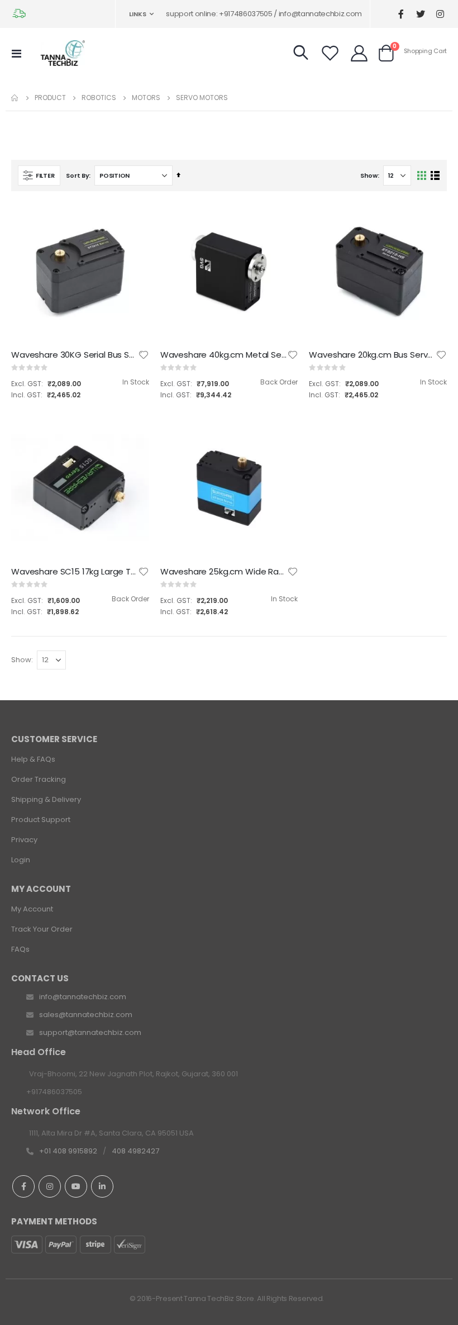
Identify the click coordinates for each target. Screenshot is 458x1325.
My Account (32, 909)
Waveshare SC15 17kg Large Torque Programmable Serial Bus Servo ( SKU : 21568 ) (74, 571)
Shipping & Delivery (46, 799)
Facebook (23, 1186)
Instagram (50, 1186)
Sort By (77, 175)
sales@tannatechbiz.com (85, 1014)
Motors (146, 97)
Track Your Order (42, 929)
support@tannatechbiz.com (90, 1032)
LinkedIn (102, 1186)
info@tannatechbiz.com (82, 996)
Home (15, 98)
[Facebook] (401, 14)
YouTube (76, 1186)
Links (137, 14)
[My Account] (359, 53)
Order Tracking (38, 779)
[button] (143, 355)
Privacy (24, 839)
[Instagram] (440, 14)
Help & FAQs (33, 759)
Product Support (40, 819)
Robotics (99, 97)
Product (50, 97)
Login (20, 859)
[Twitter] (420, 14)
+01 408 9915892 (68, 1151)
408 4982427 (135, 1151)
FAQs (20, 949)
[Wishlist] (330, 53)
